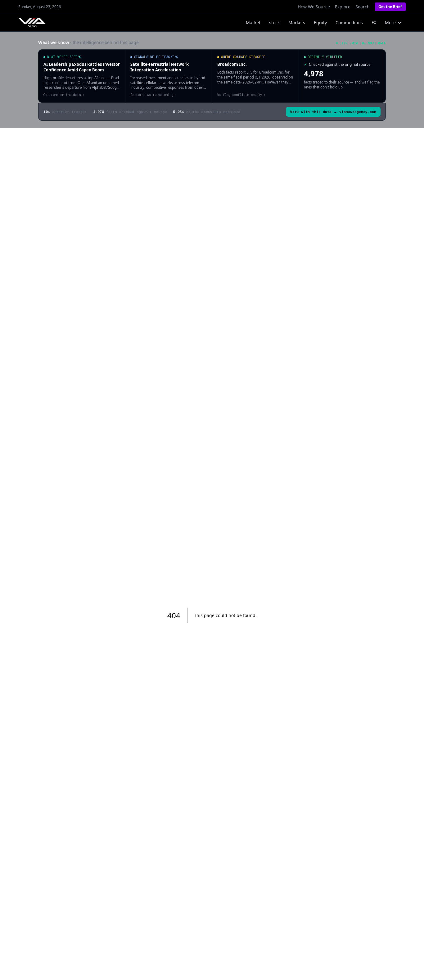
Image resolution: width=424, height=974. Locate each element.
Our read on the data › (63, 94)
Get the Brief (390, 6)
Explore (342, 7)
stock (274, 22)
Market (253, 22)
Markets (296, 22)
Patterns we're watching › (153, 94)
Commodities (349, 22)
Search (362, 7)
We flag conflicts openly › (241, 94)
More (390, 22)
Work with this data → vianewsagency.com (333, 112)
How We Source (314, 7)
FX (374, 22)
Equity (320, 22)
